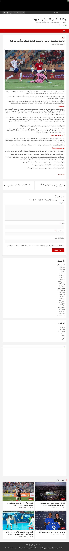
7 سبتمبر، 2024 (60, 44)
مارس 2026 (62, 275)
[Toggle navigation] (64, 31)
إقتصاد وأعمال (61, 331)
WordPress (20, 548)
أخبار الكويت (62, 329)
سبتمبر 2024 (61, 313)
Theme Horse (34, 548)
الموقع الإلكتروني (59, 238)
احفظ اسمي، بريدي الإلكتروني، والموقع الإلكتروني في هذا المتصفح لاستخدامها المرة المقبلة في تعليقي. (34, 245)
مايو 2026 (62, 271)
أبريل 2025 (62, 298)
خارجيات (63, 338)
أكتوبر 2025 (62, 286)
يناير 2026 (62, 279)
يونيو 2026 (62, 269)
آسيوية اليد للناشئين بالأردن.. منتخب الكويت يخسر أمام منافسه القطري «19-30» (18, 533)
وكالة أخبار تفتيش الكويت (49, 19)
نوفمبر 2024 (62, 309)
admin (54, 44)
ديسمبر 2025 (61, 282)
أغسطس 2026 (61, 265)
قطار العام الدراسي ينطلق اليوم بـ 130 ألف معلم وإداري (51, 185)
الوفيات (63, 336)
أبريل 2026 (62, 273)
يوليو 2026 (62, 267)
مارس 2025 (62, 301)
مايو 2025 (62, 296)
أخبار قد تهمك (60, 480)
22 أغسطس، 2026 (60, 507)
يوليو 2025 (62, 292)
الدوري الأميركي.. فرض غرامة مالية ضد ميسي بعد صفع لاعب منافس (20, 504)
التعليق (62, 203)
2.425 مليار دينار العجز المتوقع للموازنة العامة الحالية (19, 185)
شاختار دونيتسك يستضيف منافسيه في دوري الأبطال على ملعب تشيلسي (52, 504)
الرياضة (62, 38)
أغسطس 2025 (61, 290)
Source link (61, 174)
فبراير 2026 (62, 277)
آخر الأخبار (62, 327)
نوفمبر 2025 (62, 284)
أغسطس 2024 (61, 315)
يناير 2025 (62, 305)
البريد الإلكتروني (59, 230)
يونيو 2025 (62, 294)
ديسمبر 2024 (61, 307)
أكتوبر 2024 (62, 311)
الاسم (62, 223)
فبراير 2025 (62, 303)
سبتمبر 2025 (61, 288)
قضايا (63, 340)
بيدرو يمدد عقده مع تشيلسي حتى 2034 (52, 532)
